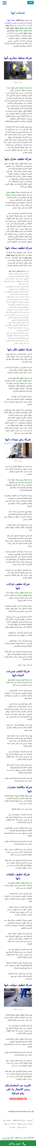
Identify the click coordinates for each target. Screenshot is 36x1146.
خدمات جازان (21, 1127)
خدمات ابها (7, 1120)
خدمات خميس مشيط (25, 1124)
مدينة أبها (15, 1066)
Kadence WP (7, 1140)
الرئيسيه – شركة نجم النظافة (23, 1120)
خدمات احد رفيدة (10, 1124)
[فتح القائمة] (4, 2)
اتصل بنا (12, 1127)
